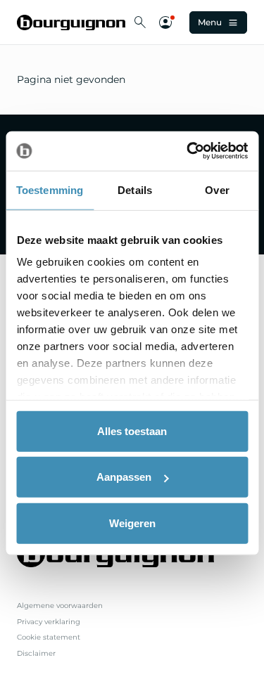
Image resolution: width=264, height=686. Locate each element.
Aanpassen (123, 477)
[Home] (71, 22)
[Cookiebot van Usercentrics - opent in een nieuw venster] (188, 151)
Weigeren (132, 523)
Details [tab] (135, 189)
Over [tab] (217, 189)
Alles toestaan (132, 430)
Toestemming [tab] (49, 189)
